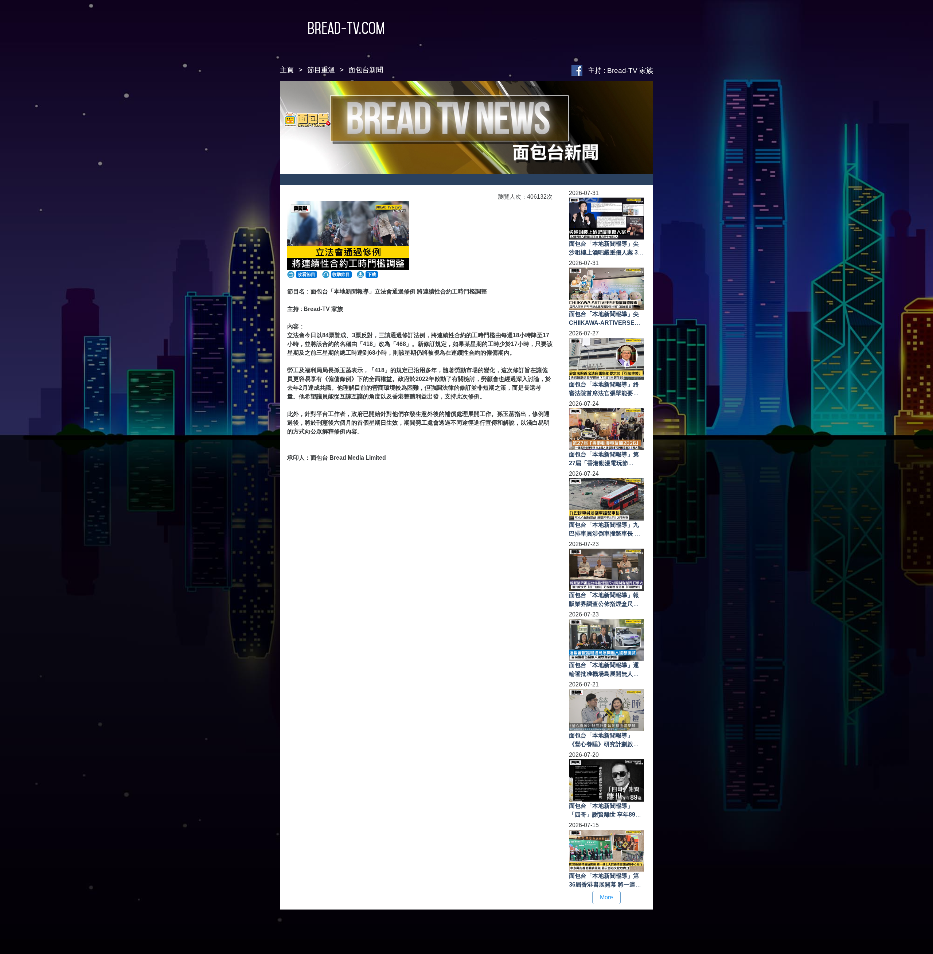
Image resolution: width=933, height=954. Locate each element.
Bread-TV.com (346, 28)
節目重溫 (321, 70)
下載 (371, 274)
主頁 (287, 70)
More (606, 897)
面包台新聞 (365, 70)
